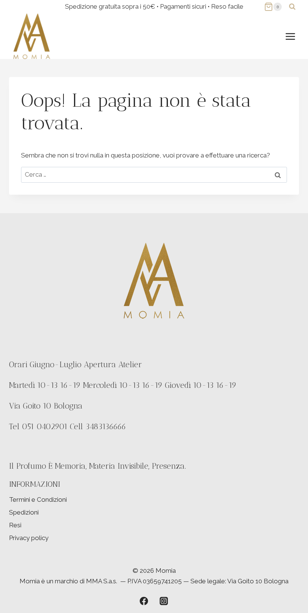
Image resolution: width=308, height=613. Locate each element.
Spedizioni (24, 512)
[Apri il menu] (290, 36)
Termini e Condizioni (38, 499)
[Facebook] (144, 601)
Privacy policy (28, 538)
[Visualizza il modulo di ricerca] (292, 7)
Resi (15, 525)
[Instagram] (164, 601)
